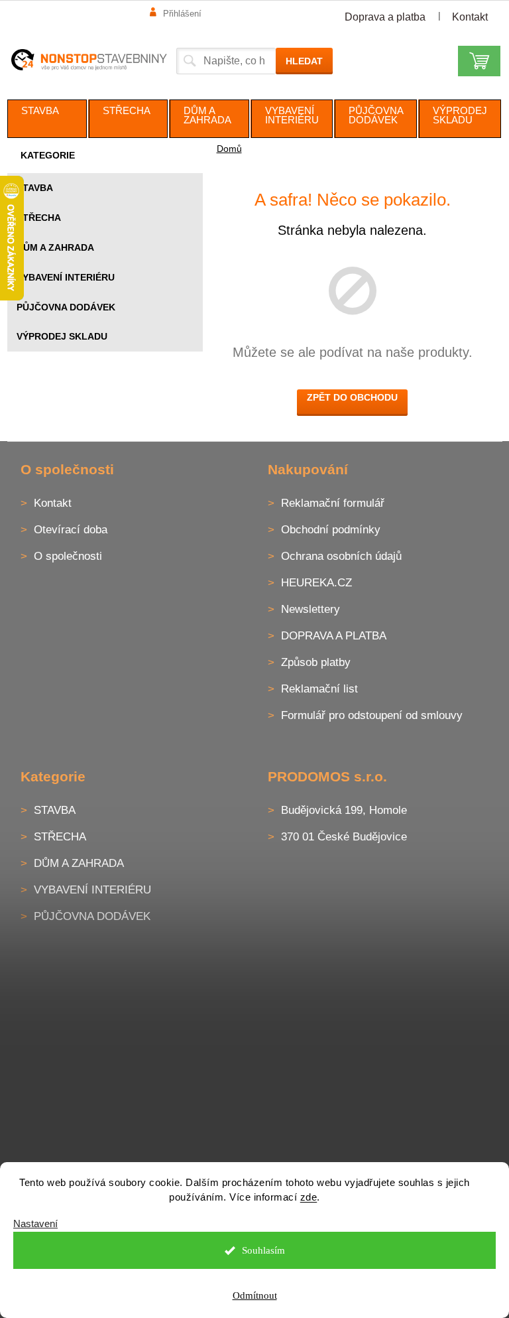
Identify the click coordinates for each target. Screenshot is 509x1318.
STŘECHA (39, 217)
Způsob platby (316, 662)
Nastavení (35, 1223)
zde (308, 1197)
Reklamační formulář (332, 503)
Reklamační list (319, 689)
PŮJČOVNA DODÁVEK (66, 307)
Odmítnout (255, 1295)
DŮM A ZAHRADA (55, 247)
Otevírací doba (70, 529)
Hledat (304, 61)
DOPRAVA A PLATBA (333, 635)
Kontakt (470, 17)
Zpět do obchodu (352, 397)
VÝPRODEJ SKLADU (62, 336)
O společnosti (68, 556)
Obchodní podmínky (330, 529)
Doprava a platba (385, 17)
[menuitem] (47, 118)
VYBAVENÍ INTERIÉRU (66, 277)
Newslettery (310, 609)
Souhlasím (263, 1250)
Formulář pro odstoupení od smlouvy (372, 715)
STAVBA (35, 187)
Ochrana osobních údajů (341, 556)
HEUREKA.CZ (316, 582)
